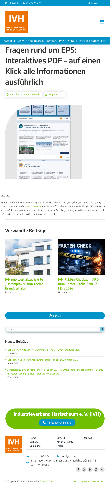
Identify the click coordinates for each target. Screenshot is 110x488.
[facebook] (78, 469)
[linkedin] (90, 469)
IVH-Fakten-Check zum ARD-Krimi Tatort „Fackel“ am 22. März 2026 (79, 283)
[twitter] (84, 469)
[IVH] (16, 11)
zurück (57, 315)
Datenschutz (98, 481)
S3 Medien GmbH (46, 481)
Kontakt (73, 481)
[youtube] (102, 469)
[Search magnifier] (102, 329)
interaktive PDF (33, 206)
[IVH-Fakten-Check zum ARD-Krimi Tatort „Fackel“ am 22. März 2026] (81, 240)
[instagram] (96, 469)
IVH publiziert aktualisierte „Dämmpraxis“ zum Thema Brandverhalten (24, 283)
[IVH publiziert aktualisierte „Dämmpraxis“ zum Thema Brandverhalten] (28, 240)
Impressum (85, 481)
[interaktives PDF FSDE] (13, 437)
